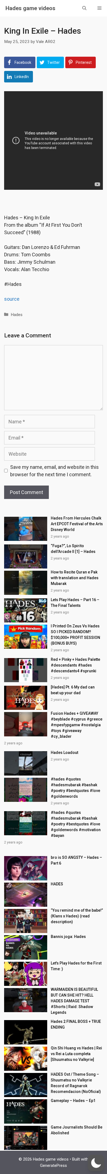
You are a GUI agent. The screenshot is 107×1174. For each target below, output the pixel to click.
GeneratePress (53, 1165)
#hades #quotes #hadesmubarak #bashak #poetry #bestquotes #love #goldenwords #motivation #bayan (76, 824)
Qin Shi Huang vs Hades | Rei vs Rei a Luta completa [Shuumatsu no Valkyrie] (76, 1054)
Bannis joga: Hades (68, 936)
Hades (16, 314)
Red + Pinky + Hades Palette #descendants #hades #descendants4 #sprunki (75, 665)
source (11, 299)
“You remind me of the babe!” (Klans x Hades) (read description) (77, 916)
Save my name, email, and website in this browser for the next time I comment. (54, 470)
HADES (57, 884)
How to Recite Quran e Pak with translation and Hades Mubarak (74, 578)
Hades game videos (30, 8)
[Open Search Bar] (84, 8)
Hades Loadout (64, 752)
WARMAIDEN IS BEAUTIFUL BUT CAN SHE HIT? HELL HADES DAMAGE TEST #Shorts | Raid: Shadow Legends (74, 1001)
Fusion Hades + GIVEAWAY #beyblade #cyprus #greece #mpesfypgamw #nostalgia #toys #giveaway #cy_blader (76, 725)
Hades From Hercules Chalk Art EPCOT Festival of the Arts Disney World (77, 524)
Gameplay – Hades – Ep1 (73, 1100)
